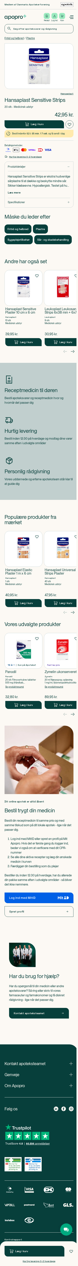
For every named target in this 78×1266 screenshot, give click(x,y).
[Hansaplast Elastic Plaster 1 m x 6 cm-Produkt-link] (23, 569)
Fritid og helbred (14, 38)
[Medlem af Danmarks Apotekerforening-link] (65, 4)
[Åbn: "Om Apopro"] (38, 1085)
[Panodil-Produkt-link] (23, 671)
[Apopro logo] (15, 17)
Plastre (30, 38)
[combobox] (38, 28)
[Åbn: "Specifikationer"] (38, 202)
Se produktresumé (14, 687)
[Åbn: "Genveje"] (38, 1074)
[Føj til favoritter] (69, 1251)
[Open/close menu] (69, 17)
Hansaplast (65, 93)
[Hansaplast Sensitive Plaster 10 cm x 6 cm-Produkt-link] (23, 308)
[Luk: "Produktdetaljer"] (38, 166)
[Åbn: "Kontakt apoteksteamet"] (38, 1063)
